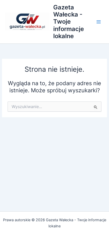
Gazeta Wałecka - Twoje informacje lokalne (68, 22)
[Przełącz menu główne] (98, 22)
